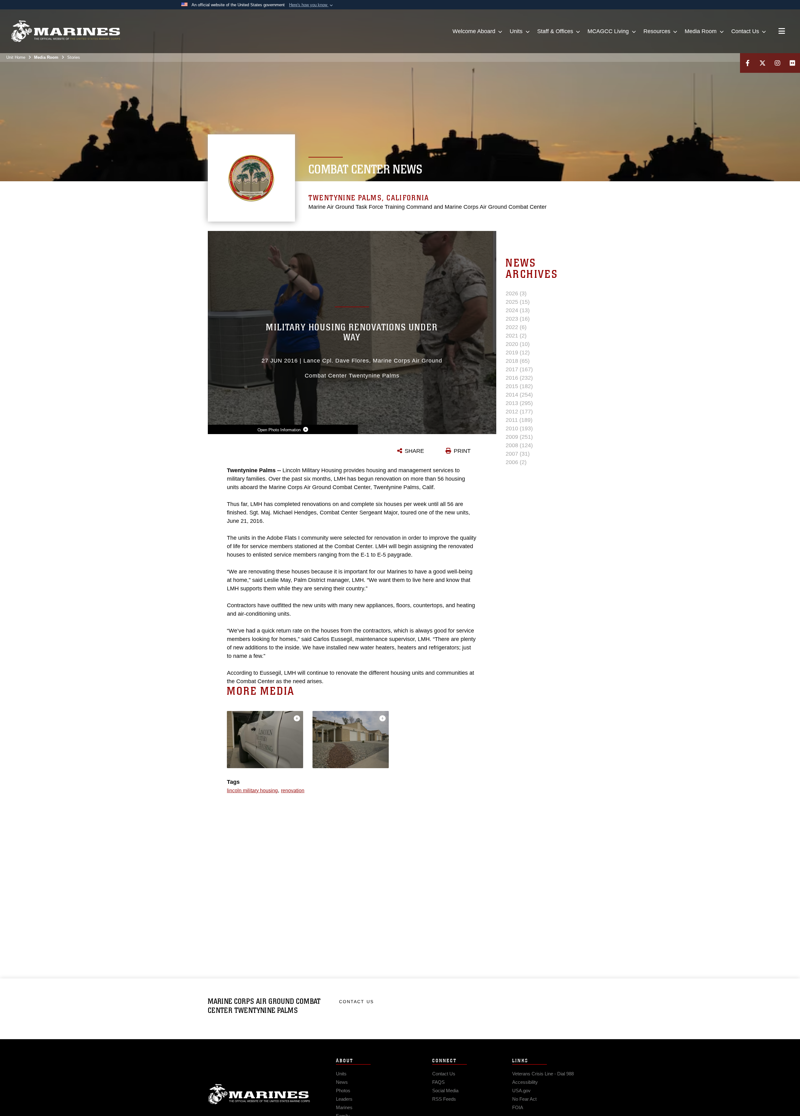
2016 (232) (519, 378)
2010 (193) (519, 428)
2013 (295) (519, 403)
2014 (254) (519, 395)
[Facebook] (747, 63)
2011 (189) (519, 420)
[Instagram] (777, 63)
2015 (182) (519, 386)
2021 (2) (516, 336)
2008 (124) (519, 445)
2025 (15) (518, 302)
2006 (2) (516, 462)
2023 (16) (518, 319)
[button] (311, 5)
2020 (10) (518, 344)
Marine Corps (259, 1094)
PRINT (462, 451)
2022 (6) (516, 327)
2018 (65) (518, 361)
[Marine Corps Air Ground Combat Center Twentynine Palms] (65, 31)
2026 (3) (516, 293)
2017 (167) (519, 369)
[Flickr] (792, 63)
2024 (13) (518, 310)
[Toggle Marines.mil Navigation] (781, 31)
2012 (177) (519, 411)
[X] (762, 63)
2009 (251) (519, 437)
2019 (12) (518, 352)
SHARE (414, 451)
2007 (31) (518, 454)
